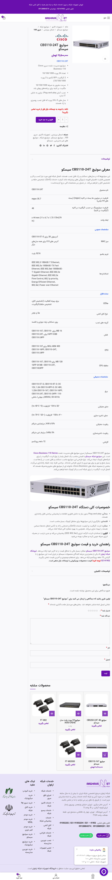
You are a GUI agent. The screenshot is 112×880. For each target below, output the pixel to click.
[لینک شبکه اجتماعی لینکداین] (44, 145)
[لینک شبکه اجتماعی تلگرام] (40, 145)
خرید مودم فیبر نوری (28, 828)
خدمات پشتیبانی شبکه (45, 819)
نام (108, 648)
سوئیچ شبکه (44, 26)
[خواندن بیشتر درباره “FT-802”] (52, 713)
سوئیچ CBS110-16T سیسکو (96, 762)
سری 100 (37, 29)
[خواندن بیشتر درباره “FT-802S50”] (78, 754)
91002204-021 (76, 823)
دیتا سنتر (49, 4)
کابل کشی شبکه (34, 4)
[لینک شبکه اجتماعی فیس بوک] (54, 145)
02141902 (105, 560)
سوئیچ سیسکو (62, 29)
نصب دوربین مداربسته (46, 842)
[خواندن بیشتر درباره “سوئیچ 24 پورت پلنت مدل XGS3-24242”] (78, 713)
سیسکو (50, 140)
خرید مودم (28, 814)
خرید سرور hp (27, 802)
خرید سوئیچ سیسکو (27, 836)
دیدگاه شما (105, 616)
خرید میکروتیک (28, 797)
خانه (66, 26)
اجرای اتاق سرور (47, 797)
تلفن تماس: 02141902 (65, 9)
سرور (65, 4)
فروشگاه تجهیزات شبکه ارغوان (44, 868)
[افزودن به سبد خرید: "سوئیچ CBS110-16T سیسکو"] (105, 754)
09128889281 (98, 826)
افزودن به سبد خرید (46, 119)
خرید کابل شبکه (29, 809)
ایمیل (107, 659)
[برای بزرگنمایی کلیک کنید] (105, 59)
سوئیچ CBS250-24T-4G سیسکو (96, 721)
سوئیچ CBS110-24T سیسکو (98, 551)
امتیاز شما (105, 611)
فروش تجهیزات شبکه (76, 4)
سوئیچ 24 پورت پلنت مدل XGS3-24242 (70, 721)
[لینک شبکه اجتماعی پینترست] (47, 145)
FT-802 (43, 720)
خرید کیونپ (28, 790)
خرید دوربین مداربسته (27, 851)
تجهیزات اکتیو (56, 26)
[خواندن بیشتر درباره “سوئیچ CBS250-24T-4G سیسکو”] (105, 713)
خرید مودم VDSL (28, 821)
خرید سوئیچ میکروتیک (27, 843)
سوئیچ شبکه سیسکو (93, 456)
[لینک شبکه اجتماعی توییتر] (51, 145)
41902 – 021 (90, 823)
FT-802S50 (70, 761)
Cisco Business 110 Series (45, 453)
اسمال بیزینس (48, 29)
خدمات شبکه (58, 4)
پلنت (70, 726)
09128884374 (44, 9)
